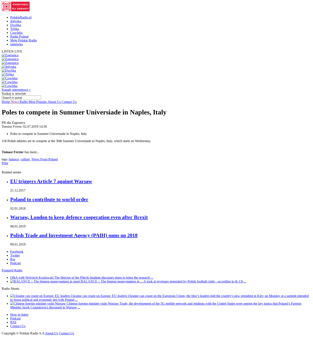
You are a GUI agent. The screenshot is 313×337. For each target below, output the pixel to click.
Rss (12, 259)
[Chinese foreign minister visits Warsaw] (38, 303)
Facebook (16, 251)
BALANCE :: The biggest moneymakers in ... (112, 281)
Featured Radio (12, 270)
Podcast (15, 263)
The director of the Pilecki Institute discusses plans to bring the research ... (103, 277)
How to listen (19, 314)
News (15, 102)
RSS (13, 322)
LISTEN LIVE (12, 51)
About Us (54, 102)
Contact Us (69, 102)
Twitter (15, 255)
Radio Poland (19, 36)
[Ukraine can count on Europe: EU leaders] (40, 296)
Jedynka (15, 21)
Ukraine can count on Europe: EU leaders (99, 296)
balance (14, 159)
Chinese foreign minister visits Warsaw (93, 303)
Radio (24, 102)
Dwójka (15, 25)
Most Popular (38, 102)
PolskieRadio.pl (21, 17)
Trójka (14, 29)
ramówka (16, 44)
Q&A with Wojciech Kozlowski (32, 277)
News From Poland (45, 159)
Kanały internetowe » (16, 89)
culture (25, 159)
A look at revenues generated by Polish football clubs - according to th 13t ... (195, 281)
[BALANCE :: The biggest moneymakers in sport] (45, 281)
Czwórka (16, 32)
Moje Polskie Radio (23, 40)
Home (6, 102)
